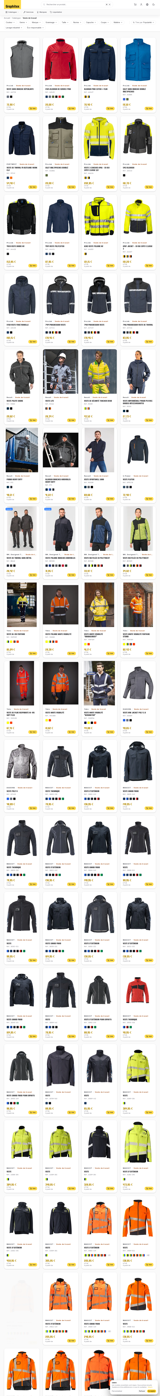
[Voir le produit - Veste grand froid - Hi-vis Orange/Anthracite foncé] (17, 1331)
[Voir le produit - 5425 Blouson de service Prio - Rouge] (59, 96)
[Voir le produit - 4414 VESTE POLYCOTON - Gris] (50, 254)
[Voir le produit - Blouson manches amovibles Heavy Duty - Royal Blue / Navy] (50, 489)
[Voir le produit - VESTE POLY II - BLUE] (8, 799)
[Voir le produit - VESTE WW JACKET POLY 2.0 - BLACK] (130, 720)
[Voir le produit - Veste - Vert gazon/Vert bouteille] (140, 875)
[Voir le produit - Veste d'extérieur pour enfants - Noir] (88, 1027)
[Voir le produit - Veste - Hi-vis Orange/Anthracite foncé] (137, 1255)
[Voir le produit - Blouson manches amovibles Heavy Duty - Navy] (46, 489)
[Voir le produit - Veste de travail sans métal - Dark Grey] (11, 565)
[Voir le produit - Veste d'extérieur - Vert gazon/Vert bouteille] (59, 875)
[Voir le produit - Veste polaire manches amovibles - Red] (63, 565)
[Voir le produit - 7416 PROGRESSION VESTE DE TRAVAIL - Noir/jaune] (130, 332)
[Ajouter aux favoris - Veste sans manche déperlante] (36, 41)
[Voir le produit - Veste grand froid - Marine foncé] (124, 799)
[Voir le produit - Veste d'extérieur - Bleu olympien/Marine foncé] (85, 799)
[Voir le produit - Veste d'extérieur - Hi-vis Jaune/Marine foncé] (124, 1179)
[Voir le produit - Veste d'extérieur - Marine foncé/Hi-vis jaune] (8, 1255)
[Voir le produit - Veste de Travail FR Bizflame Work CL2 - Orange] (11, 178)
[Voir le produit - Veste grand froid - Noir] (134, 799)
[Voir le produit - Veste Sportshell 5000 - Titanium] (88, 487)
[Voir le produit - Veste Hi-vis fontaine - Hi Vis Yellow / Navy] (8, 641)
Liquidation (57, 12)
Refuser (142, 1391)
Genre (22, 22)
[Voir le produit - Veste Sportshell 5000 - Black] (92, 487)
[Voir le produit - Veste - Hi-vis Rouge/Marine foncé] (143, 1331)
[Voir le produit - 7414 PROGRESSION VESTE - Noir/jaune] (53, 332)
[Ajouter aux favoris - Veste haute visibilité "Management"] (113, 586)
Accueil (7, 18)
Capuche (90, 22)
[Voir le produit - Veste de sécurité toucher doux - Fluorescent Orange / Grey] (88, 408)
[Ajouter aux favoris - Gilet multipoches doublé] (74, 120)
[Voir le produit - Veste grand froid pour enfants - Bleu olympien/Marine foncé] (8, 1103)
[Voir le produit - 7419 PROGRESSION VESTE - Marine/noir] (85, 332)
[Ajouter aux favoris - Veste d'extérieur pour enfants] (113, 971)
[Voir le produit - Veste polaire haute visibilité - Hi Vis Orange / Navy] (53, 641)
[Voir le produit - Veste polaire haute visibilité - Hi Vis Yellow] (46, 641)
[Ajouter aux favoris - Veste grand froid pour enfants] (36, 1047)
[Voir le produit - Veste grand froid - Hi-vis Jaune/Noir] (14, 1331)
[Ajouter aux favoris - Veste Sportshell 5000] (113, 431)
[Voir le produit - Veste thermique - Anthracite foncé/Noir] (53, 799)
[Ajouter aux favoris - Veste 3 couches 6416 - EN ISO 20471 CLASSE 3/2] (113, 120)
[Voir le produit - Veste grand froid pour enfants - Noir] (11, 1103)
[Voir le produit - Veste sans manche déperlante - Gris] (8, 96)
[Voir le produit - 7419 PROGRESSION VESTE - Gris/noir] (88, 332)
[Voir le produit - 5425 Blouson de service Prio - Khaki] (53, 96)
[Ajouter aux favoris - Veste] (152, 819)
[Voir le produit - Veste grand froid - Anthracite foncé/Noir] (130, 799)
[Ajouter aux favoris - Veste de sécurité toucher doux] (113, 353)
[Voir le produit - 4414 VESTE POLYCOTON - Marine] (46, 254)
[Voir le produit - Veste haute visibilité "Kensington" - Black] (92, 722)
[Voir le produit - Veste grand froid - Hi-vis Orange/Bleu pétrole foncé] (105, 1331)
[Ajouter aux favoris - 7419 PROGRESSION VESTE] (113, 277)
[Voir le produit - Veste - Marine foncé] (127, 875)
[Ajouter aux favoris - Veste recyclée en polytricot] (113, 510)
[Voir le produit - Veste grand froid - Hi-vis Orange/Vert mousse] (21, 1331)
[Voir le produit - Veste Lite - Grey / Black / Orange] (50, 408)
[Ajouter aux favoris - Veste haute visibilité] (74, 664)
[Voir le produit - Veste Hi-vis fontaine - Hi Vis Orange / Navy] (14, 641)
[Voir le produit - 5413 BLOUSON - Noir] (124, 175)
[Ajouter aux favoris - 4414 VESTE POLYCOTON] (74, 198)
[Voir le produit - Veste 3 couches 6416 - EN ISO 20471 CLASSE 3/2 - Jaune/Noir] (88, 178)
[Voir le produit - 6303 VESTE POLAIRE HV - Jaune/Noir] (85, 254)
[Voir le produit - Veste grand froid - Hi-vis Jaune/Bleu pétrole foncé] (8, 1331)
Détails (150, 1387)
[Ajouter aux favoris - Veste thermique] (74, 743)
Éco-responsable (34, 27)
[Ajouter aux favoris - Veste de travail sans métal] (36, 510)
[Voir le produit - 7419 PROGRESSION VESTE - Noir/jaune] (92, 332)
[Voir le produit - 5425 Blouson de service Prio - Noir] (56, 96)
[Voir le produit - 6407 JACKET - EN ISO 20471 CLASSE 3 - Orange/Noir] (130, 256)
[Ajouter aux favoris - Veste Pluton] (152, 431)
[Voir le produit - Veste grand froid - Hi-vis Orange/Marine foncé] (24, 1331)
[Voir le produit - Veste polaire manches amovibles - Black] (59, 565)
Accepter (151, 1391)
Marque (35, 22)
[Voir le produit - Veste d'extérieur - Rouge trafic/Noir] (98, 799)
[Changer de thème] (153, 4)
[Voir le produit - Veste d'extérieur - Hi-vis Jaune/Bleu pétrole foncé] (46, 1331)
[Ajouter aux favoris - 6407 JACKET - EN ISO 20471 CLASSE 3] (152, 198)
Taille (64, 22)
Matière (117, 22)
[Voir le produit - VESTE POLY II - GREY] (11, 799)
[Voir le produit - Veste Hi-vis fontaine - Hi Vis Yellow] (11, 641)
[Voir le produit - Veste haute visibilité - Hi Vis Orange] (50, 720)
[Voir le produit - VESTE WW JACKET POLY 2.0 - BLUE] (124, 720)
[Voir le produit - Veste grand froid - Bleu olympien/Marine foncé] (127, 799)
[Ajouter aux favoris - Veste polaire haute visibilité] (74, 586)
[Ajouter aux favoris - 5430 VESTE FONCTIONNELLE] (36, 277)
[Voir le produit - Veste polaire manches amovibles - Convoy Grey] (56, 565)
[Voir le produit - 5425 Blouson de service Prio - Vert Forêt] (63, 96)
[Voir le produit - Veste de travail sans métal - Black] (14, 565)
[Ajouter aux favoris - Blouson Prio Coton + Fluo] (113, 41)
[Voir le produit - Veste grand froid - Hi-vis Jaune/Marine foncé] (11, 1331)
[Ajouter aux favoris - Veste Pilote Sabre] (36, 353)
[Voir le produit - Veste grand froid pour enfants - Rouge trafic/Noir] (14, 1103)
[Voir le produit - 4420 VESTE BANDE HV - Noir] (8, 254)
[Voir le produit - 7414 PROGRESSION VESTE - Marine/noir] (46, 332)
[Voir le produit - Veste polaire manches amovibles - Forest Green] (66, 565)
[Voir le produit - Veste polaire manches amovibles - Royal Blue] (50, 565)
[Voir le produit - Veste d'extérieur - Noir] (95, 799)
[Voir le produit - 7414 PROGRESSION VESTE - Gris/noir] (50, 332)
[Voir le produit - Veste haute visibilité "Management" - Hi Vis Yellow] (85, 644)
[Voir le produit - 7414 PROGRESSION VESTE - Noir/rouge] (56, 332)
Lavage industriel (13, 27)
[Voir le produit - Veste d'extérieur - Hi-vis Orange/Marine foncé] (98, 1255)
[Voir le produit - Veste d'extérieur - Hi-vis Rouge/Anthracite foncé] (105, 1255)
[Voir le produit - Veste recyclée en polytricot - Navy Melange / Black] (85, 565)
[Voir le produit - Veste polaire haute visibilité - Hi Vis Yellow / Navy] (50, 641)
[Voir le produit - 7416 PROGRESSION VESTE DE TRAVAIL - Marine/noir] (124, 332)
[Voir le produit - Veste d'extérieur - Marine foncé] (88, 799)
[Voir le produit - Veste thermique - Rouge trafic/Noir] (59, 799)
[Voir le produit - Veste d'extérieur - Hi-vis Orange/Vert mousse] (95, 1255)
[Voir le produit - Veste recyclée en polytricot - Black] (95, 565)
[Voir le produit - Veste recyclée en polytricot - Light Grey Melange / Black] (88, 565)
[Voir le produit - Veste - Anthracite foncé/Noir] (130, 875)
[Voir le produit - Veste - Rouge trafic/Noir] (137, 875)
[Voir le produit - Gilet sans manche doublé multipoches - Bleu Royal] (124, 99)
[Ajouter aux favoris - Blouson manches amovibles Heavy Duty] (74, 431)
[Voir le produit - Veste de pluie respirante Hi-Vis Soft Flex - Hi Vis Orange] (11, 722)
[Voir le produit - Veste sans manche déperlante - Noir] (11, 96)
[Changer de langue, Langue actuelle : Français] (147, 4)
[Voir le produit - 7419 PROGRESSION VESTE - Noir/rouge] (95, 332)
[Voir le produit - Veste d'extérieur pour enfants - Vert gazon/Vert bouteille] (95, 1027)
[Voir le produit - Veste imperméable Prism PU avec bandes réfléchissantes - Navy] (124, 411)
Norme (76, 22)
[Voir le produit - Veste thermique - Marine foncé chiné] (8, 875)
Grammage (50, 22)
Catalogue (16, 18)
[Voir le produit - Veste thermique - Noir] (56, 799)
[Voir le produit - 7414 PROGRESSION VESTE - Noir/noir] (59, 332)
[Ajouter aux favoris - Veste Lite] (74, 353)
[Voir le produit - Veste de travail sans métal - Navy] (8, 565)
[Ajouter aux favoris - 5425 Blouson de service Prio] (74, 41)
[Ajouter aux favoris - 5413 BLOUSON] (152, 120)
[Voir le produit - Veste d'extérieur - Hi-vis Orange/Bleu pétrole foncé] (92, 1255)
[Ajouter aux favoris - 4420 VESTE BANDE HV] (36, 198)
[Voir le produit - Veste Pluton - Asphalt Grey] (127, 487)
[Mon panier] (135, 4)
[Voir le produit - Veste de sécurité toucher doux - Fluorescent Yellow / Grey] (85, 408)
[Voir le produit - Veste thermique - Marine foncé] (46, 799)
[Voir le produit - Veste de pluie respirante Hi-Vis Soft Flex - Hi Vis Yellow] (8, 722)
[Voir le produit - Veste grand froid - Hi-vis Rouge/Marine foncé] (27, 1331)
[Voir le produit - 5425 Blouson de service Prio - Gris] (50, 96)
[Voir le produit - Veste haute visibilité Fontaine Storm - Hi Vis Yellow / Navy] (127, 644)
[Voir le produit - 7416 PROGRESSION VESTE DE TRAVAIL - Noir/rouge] (134, 332)
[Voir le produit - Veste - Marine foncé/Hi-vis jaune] (85, 1179)
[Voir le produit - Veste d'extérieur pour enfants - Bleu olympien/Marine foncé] (85, 1027)
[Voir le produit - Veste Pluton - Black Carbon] (130, 487)
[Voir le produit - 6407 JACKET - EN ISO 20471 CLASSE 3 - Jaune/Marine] (127, 256)
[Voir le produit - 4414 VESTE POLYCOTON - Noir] (53, 254)
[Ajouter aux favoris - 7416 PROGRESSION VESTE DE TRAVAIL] (152, 277)
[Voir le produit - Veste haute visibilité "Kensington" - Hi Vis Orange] (95, 722)
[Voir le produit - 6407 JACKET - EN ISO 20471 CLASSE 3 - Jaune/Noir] (124, 256)
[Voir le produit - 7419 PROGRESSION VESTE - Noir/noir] (98, 332)
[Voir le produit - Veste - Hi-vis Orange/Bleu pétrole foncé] (143, 1255)
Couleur (9, 22)
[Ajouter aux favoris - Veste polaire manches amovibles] (74, 510)
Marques (43, 12)
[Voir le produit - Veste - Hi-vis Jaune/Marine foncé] (124, 1103)
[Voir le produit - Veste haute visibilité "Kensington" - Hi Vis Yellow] (88, 722)
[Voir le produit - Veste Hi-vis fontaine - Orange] (17, 641)
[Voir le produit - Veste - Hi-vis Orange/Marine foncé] (134, 1255)
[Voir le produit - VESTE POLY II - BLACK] (14, 799)
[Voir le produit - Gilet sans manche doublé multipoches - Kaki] (127, 99)
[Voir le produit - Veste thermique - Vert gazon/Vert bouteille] (63, 799)
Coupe (103, 22)
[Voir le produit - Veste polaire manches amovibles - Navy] (46, 565)
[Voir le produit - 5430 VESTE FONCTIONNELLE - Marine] (8, 332)
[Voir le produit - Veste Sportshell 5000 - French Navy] (85, 487)
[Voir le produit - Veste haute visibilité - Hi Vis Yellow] (46, 720)
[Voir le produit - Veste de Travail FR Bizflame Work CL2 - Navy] (8, 178)
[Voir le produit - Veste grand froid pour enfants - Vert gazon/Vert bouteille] (17, 1103)
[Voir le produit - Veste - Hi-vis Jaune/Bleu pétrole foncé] (124, 1255)
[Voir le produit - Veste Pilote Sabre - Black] (11, 408)
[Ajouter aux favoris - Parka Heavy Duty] (36, 431)
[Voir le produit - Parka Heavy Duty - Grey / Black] (11, 487)
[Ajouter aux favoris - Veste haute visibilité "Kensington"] (113, 664)
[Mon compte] (141, 4)
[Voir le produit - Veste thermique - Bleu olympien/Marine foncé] (50, 799)
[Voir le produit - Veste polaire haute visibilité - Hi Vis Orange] (56, 641)
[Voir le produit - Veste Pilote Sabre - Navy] (8, 408)
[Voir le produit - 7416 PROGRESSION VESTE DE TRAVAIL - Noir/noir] (137, 332)
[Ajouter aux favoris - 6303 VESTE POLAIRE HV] (113, 198)
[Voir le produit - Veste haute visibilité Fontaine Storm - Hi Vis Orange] (134, 644)
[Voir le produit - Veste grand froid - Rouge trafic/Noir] (137, 799)
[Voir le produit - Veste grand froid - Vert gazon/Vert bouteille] (101, 875)
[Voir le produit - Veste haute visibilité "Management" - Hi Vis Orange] (88, 644)
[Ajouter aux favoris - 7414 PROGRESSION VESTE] (74, 277)
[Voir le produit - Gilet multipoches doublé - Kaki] (46, 175)
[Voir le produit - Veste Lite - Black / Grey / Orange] (46, 408)
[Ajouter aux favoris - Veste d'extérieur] (113, 743)
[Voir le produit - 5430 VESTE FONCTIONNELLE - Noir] (11, 332)
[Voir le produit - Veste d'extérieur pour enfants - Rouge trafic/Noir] (92, 1027)
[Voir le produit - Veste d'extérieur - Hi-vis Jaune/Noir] (88, 1255)
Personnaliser (117, 1391)
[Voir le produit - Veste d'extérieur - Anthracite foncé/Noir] (92, 799)
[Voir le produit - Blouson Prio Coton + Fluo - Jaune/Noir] (85, 96)
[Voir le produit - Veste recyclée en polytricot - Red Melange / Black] (101, 565)
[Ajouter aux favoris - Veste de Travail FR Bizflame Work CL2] (36, 120)
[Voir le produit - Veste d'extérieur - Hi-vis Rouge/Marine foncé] (66, 1331)
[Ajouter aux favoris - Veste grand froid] (152, 743)
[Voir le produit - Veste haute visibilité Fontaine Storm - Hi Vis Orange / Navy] (130, 644)
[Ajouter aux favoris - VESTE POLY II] (36, 743)
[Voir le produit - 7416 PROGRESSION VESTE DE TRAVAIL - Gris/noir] (127, 332)
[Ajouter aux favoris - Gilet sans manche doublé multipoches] (152, 41)
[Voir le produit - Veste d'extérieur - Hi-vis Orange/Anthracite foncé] (101, 1255)
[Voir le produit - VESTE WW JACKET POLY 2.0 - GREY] (127, 720)
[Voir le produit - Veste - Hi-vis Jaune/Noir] (127, 1255)
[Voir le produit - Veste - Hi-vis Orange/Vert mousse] (140, 1255)
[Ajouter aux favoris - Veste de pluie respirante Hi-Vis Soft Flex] (36, 664)
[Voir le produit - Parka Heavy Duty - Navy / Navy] (8, 487)
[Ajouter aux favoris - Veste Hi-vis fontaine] (36, 586)
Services (30, 12)
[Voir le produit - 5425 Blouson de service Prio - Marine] (46, 96)
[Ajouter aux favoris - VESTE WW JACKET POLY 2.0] (152, 664)
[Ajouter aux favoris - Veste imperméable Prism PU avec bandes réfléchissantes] (152, 353)
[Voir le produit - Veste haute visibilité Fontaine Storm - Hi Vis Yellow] (124, 644)
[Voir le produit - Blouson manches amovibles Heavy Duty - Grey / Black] (53, 489)
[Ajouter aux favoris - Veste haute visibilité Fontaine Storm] (152, 586)
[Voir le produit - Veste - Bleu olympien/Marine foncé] (124, 875)
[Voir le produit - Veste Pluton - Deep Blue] (124, 487)
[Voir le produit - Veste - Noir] (134, 875)
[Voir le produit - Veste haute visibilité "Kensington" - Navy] (85, 722)
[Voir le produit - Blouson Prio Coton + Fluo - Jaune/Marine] (88, 96)
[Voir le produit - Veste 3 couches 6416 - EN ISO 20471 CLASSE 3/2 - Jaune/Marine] (85, 178)
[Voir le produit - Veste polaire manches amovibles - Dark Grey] (53, 565)
